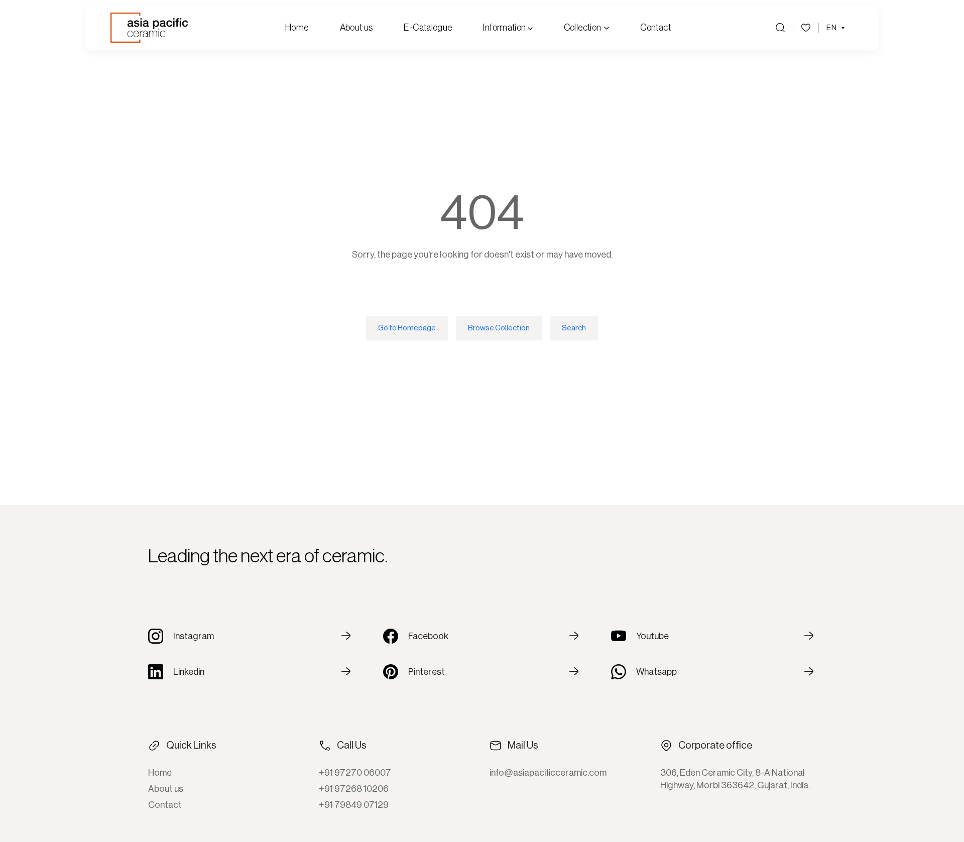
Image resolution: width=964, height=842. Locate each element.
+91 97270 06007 (355, 772)
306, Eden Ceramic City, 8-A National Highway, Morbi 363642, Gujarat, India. (735, 779)
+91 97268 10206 (354, 788)
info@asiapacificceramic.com (548, 772)
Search (574, 328)
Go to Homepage (407, 328)
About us (356, 27)
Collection (582, 27)
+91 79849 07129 (354, 804)
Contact (655, 27)
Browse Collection (499, 328)
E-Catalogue (428, 27)
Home (296, 27)
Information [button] (505, 27)
